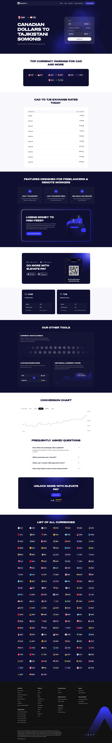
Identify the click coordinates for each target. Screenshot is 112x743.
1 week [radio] (35, 408)
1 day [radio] (30, 408)
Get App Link (35, 74)
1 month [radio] (40, 408)
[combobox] (88, 24)
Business (71, 3)
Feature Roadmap (79, 3)
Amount (69, 20)
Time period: (24, 408)
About (61, 3)
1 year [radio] (53, 408)
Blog (66, 3)
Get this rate (79, 39)
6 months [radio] (47, 408)
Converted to (71, 30)
